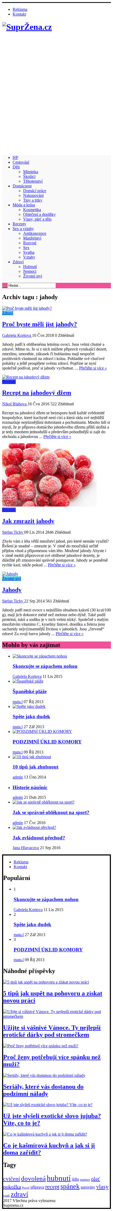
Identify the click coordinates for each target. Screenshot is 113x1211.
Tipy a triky (32, 200)
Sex (26, 247)
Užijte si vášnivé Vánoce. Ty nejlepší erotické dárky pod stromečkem (52, 1031)
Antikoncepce (34, 233)
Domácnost (22, 186)
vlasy (102, 1186)
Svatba (28, 252)
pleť (95, 1179)
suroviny (88, 1187)
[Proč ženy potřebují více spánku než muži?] (40, 1046)
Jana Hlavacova (26, 847)
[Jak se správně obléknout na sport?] (43, 802)
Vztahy (29, 257)
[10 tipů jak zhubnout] (32, 757)
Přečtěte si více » (93, 368)
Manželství (32, 238)
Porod (25, 1187)
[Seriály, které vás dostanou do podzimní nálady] (44, 1075)
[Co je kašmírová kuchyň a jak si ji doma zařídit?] (45, 1134)
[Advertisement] (56, 94)
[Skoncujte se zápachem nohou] (40, 656)
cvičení (11, 1178)
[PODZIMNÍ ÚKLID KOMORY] (42, 731)
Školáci (29, 176)
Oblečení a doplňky (39, 214)
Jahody (12, 589)
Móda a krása (24, 205)
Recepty (19, 224)
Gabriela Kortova (17, 335)
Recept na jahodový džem (36, 392)
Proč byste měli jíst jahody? (39, 324)
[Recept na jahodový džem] (25, 377)
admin (18, 777)
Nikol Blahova (15, 404)
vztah (6, 1195)
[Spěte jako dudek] (29, 706)
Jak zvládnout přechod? (39, 837)
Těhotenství (33, 181)
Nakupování (33, 195)
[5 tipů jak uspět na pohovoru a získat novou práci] (46, 982)
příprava (37, 1187)
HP (15, 157)
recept (52, 1186)
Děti (16, 167)
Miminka (30, 171)
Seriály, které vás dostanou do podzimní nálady (43, 1090)
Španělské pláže (30, 691)
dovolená (33, 1178)
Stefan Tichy (13, 532)
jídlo (75, 1179)
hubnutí (59, 1178)
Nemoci (29, 271)
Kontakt (19, 14)
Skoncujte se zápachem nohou (45, 666)
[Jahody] (10, 574)
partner (85, 1179)
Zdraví (18, 262)
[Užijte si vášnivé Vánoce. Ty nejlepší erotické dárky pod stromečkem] (56, 1016)
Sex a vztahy (23, 228)
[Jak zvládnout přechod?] (34, 827)
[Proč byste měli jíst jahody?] (27, 308)
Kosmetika (32, 209)
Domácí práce (34, 190)
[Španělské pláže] (28, 681)
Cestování (21, 162)
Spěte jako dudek (31, 716)
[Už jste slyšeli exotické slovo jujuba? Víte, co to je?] (48, 1104)
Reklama (20, 9)
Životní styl (32, 276)
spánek (70, 1186)
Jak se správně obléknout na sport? (51, 812)
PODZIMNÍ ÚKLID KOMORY (47, 742)
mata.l (18, 701)
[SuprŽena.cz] (27, 27)
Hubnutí (30, 266)
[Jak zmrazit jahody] (49, 505)
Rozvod (29, 243)
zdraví (19, 1194)
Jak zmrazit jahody (28, 521)
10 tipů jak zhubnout (35, 767)
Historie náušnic (30, 787)
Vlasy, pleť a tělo (37, 219)
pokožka (12, 1187)
